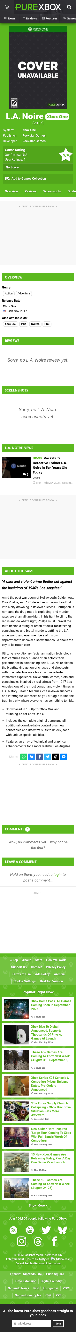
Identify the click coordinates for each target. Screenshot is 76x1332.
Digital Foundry (51, 1281)
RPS (59, 1295)
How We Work (56, 960)
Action (9, 293)
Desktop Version (51, 981)
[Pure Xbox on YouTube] (30, 1230)
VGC (66, 1288)
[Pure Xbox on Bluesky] (62, 1230)
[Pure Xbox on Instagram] (21, 1242)
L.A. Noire (37, 116)
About (26, 960)
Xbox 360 (10, 324)
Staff (38, 960)
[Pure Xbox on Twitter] (46, 1230)
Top (15, 960)
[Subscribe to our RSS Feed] (13, 1230)
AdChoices (62, 1259)
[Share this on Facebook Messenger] (63, 757)
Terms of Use (21, 974)
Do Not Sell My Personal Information (38, 1263)
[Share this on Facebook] (39, 757)
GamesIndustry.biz (28, 1295)
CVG (48, 1295)
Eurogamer (50, 1288)
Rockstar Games (34, 135)
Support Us (19, 967)
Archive (59, 974)
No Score (12, 167)
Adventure (24, 293)
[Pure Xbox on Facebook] (54, 1242)
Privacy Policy (55, 967)
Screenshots (52, 191)
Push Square (55, 1274)
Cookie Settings (25, 981)
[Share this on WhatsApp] (23, 757)
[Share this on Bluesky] (31, 757)
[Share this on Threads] (55, 757)
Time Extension (25, 1281)
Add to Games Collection (28, 178)
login (58, 874)
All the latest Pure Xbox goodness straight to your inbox (38, 1313)
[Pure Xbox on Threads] (38, 1242)
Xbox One (29, 130)
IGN (36, 1288)
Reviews (30, 191)
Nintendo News (18, 1288)
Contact (36, 967)
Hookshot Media (33, 1255)
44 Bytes (44, 1259)
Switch (35, 324)
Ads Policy (42, 974)
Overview (11, 191)
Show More (37, 1205)
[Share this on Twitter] (47, 757)
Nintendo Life (32, 1274)
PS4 (23, 324)
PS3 (46, 324)
